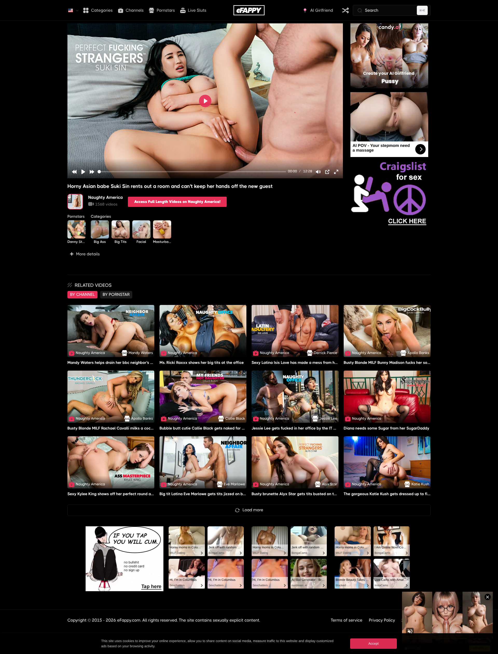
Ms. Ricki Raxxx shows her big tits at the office (202, 362)
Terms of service (346, 620)
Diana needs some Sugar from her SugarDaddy (386, 428)
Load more (253, 509)
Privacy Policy (382, 620)
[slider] (192, 171)
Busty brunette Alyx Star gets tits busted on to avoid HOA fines (309, 494)
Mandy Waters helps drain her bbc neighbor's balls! (113, 362)
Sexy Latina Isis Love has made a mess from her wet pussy (305, 362)
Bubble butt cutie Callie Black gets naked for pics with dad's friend (220, 428)
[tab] (82, 294)
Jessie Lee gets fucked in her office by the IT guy (296, 428)
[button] (205, 254)
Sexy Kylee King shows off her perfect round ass (111, 494)
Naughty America (105, 197)
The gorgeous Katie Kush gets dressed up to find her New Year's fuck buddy (412, 494)
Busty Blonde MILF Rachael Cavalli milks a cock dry (113, 428)
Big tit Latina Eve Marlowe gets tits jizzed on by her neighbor (214, 494)
